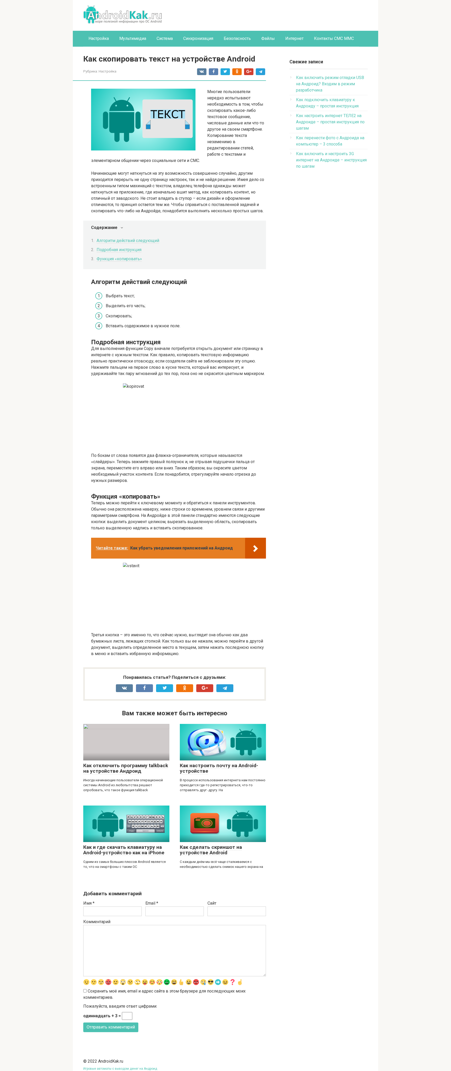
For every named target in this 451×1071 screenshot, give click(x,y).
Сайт (211, 903)
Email (151, 903)
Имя (88, 903)
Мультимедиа (132, 38)
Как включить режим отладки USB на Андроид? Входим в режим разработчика (330, 84)
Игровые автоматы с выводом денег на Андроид (120, 1068)
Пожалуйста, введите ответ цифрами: (120, 1006)
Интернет (294, 38)
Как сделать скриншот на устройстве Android (211, 850)
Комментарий (96, 921)
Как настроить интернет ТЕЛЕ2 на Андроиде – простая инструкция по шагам (330, 122)
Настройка (98, 38)
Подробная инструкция (119, 249)
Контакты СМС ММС (334, 38)
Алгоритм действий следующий (128, 240)
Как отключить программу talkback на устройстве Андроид (125, 768)
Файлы (268, 38)
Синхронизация (198, 38)
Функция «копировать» (119, 258)
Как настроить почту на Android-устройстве (219, 768)
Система (165, 38)
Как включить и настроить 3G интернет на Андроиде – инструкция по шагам (331, 160)
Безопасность (237, 38)
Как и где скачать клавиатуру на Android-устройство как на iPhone (123, 850)
